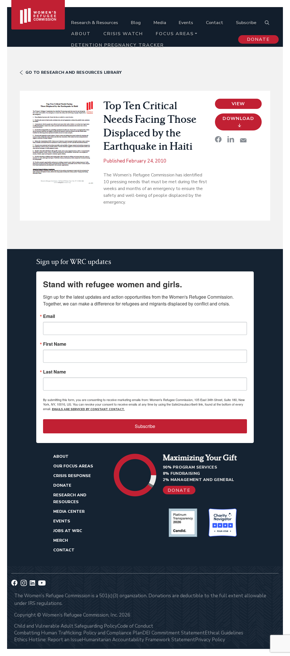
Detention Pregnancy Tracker (117, 45)
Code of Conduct (135, 626)
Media (159, 23)
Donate (258, 39)
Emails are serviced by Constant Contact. (88, 409)
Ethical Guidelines (224, 633)
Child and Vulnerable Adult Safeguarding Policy (65, 626)
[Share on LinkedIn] (230, 139)
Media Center (69, 511)
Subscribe (246, 23)
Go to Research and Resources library (73, 72)
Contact (214, 23)
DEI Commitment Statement (173, 633)
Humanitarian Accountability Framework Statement (138, 640)
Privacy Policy (210, 640)
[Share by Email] (243, 140)
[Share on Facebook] (218, 139)
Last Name (54, 372)
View (238, 104)
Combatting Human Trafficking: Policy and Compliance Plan (78, 633)
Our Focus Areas (73, 466)
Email (49, 316)
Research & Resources (94, 23)
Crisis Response (72, 475)
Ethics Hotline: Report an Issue (48, 640)
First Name (54, 344)
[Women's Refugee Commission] (38, 29)
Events (186, 23)
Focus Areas (175, 34)
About (81, 34)
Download (238, 118)
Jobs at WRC (67, 530)
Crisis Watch (123, 34)
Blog (136, 23)
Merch (60, 540)
